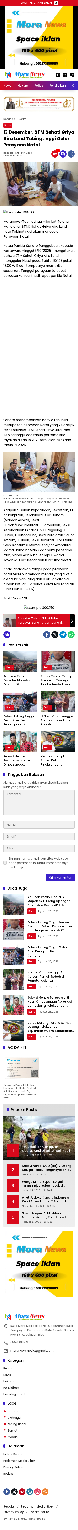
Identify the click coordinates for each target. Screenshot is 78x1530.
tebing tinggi (17, 1424)
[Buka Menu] (65, 74)
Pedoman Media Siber (19, 1461)
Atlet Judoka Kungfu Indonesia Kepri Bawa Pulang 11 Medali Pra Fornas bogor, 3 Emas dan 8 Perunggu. (46, 1200)
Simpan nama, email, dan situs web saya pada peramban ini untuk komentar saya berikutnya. (38, 862)
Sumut (12, 1430)
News (7, 1375)
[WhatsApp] (71, 634)
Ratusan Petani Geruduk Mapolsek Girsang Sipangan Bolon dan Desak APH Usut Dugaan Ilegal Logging (19, 680)
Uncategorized (14, 1394)
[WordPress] (29, 1491)
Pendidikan (11, 1388)
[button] (58, 74)
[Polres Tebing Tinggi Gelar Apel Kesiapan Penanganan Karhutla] (20, 701)
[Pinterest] (22, 1491)
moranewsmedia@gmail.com (32, 1351)
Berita (7, 125)
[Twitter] (54, 634)
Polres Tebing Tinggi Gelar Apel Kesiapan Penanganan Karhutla (20, 720)
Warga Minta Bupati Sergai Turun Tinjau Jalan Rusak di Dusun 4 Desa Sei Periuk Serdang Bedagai (46, 1184)
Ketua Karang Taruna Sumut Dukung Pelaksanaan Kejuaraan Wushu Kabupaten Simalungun (57, 760)
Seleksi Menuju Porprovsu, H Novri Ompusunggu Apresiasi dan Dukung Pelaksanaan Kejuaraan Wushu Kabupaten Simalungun (19, 760)
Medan (13, 1437)
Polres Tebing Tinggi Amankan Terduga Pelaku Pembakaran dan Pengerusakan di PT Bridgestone (57, 680)
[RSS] (45, 1491)
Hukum (8, 1381)
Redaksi (8, 153)
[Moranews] (24, 75)
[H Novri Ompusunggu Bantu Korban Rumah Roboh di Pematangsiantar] (58, 701)
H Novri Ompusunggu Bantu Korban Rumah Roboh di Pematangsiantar (57, 720)
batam (13, 1411)
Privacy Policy (13, 1467)
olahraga (14, 1418)
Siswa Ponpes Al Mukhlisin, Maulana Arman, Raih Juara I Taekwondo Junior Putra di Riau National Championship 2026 (46, 1215)
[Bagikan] (71, 154)
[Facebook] (46, 634)
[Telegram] (63, 634)
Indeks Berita (12, 1454)
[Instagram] (37, 1491)
